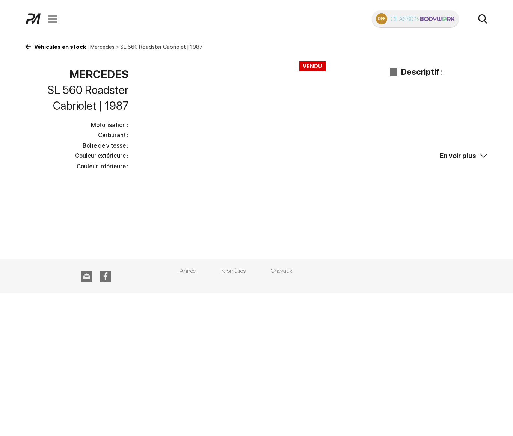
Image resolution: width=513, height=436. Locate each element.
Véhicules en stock (60, 47)
